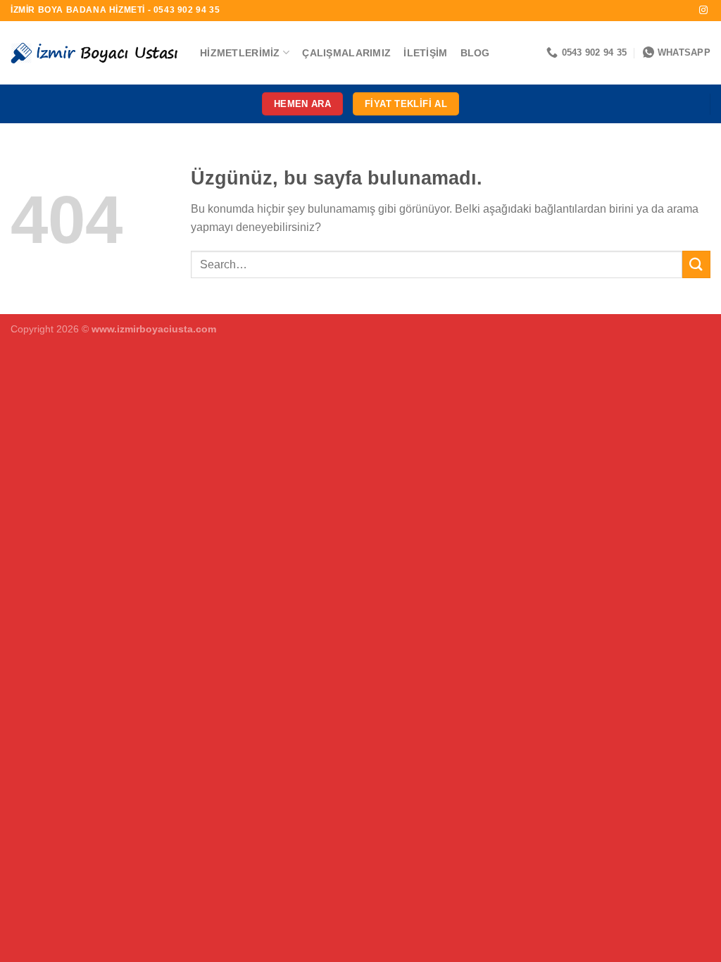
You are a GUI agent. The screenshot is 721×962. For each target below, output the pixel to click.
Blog (475, 52)
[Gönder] (696, 264)
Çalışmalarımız (346, 52)
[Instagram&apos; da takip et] (703, 10)
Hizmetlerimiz (240, 52)
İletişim (425, 52)
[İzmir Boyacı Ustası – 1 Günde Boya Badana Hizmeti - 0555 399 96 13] (95, 52)
